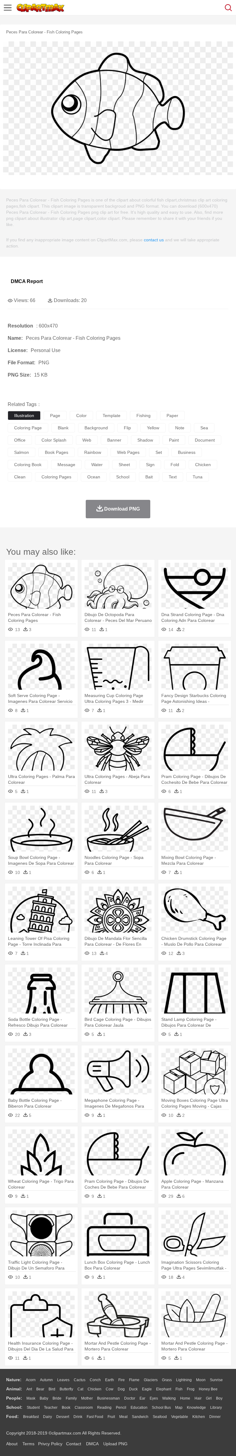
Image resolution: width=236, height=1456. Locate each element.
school (122, 476)
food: (12, 1416)
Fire (121, 1380)
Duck (133, 1389)
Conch (95, 1380)
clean (20, 476)
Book (66, 1407)
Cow (109, 1389)
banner (114, 440)
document (205, 440)
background (96, 427)
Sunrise (216, 1380)
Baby (44, 1398)
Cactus (79, 1380)
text (173, 476)
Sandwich (140, 1417)
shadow (145, 440)
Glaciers (151, 1380)
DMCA (92, 1443)
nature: (14, 1379)
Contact (73, 1443)
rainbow (92, 452)
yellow (153, 427)
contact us (154, 239)
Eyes (154, 1398)
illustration (24, 415)
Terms (28, 1443)
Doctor (129, 1398)
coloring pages (56, 476)
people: (14, 1398)
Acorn (31, 1380)
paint (174, 440)
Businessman (108, 1398)
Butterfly (66, 1389)
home (185, 1398)
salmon (21, 452)
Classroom (84, 1407)
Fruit (111, 1417)
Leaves (63, 1380)
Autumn (46, 1380)
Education (139, 1407)
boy (219, 1398)
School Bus (161, 1407)
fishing (143, 415)
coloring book (27, 464)
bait (149, 476)
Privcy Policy (50, 1443)
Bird (52, 1389)
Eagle (147, 1389)
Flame (134, 1380)
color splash (53, 440)
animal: (14, 1388)
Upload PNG (115, 1443)
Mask (30, 1398)
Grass (167, 1380)
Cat (80, 1389)
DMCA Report (27, 281)
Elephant (163, 1389)
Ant (29, 1389)
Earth (109, 1380)
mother (87, 1398)
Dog (121, 1389)
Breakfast (31, 1417)
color (81, 415)
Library (216, 1407)
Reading (104, 1407)
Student (33, 1407)
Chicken (94, 1389)
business (186, 452)
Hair (198, 1398)
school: (14, 1407)
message (66, 464)
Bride (57, 1398)
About (12, 1443)
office (20, 440)
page (55, 415)
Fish (179, 1389)
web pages (128, 452)
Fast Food (95, 1417)
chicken (203, 464)
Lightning (184, 1380)
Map (179, 1407)
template (111, 415)
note (179, 427)
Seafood (160, 1417)
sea (204, 427)
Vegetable (179, 1417)
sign (150, 464)
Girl (209, 1398)
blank (63, 427)
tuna (198, 476)
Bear (40, 1389)
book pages (56, 452)
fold (175, 464)
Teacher (50, 1407)
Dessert (62, 1417)
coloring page (28, 427)
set (158, 452)
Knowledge (196, 1407)
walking (169, 1398)
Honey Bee (208, 1389)
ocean (93, 476)
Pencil (121, 1407)
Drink (77, 1417)
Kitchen (198, 1417)
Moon (201, 1380)
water (97, 464)
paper (172, 415)
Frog (191, 1389)
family (71, 1398)
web (86, 440)
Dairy (47, 1417)
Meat (123, 1417)
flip (127, 427)
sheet (124, 464)
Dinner (215, 1417)
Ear (142, 1398)
